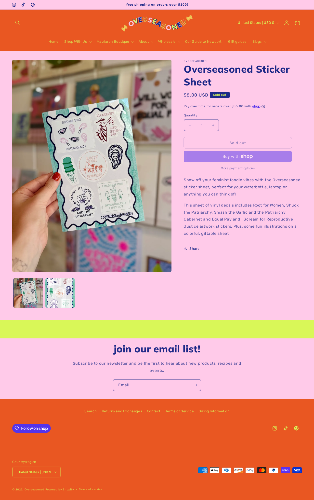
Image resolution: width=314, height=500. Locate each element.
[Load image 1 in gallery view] (28, 293)
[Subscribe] (195, 385)
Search (90, 411)
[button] (17, 22)
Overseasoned (34, 489)
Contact (153, 411)
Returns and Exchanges (122, 411)
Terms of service (90, 489)
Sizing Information (214, 411)
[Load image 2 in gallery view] (60, 293)
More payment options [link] (238, 168)
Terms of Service (179, 411)
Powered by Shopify (59, 489)
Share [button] (194, 249)
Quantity (190, 115)
